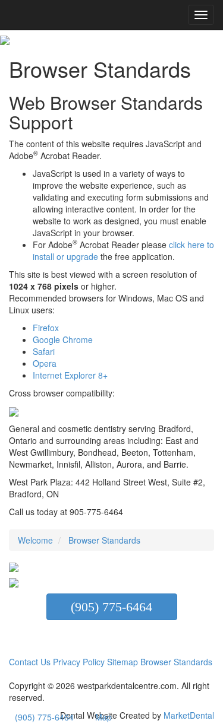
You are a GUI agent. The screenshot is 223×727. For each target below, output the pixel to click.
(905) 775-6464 (111, 606)
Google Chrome (63, 339)
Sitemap (123, 662)
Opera (44, 363)
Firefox (46, 328)
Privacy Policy (79, 662)
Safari (44, 351)
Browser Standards (176, 662)
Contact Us (30, 662)
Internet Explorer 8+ (70, 375)
